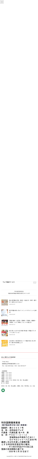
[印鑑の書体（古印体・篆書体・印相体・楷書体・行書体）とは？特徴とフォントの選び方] (4, 323)
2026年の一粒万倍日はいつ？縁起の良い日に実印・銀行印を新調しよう (22, 341)
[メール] (3, 390)
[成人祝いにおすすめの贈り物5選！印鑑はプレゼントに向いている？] (4, 333)
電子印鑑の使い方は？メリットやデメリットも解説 (22, 311)
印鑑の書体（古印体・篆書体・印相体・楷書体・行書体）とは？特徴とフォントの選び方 (22, 321)
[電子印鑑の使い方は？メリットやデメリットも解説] (4, 313)
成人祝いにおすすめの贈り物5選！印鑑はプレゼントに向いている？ (22, 331)
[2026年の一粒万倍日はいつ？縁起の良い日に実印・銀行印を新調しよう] (4, 343)
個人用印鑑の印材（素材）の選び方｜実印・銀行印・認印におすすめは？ (22, 301)
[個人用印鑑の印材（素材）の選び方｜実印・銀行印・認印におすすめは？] (4, 302)
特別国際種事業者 (19, 291)
